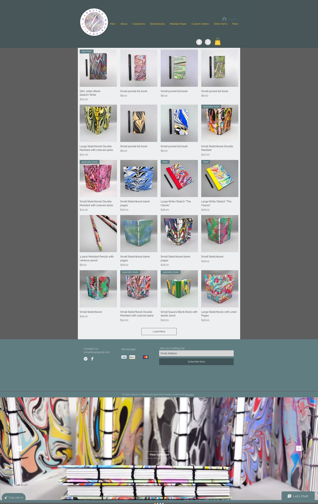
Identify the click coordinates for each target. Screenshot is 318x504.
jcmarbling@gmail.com (97, 352)
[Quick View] (139, 68)
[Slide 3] (157, 503)
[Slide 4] (162, 503)
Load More (159, 331)
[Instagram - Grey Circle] (208, 42)
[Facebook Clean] (92, 359)
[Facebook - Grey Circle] (199, 42)
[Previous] (19, 449)
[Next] (298, 449)
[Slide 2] (155, 503)
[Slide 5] (160, 503)
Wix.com (189, 394)
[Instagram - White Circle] (85, 359)
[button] (220, 23)
